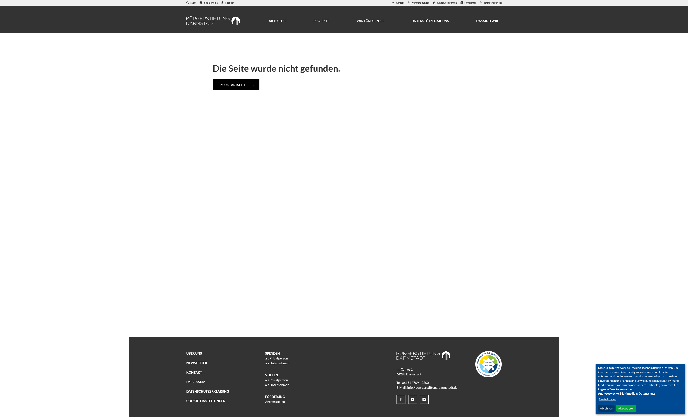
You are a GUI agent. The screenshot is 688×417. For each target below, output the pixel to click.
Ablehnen (606, 408)
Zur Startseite (233, 85)
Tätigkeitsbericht (493, 2)
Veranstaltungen (420, 2)
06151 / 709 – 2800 (415, 383)
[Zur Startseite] (213, 20)
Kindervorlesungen (447, 2)
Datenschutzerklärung (207, 391)
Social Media (211, 2)
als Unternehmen (277, 363)
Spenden (229, 2)
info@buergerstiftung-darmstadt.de (432, 387)
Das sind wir (487, 21)
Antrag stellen (275, 402)
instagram (424, 399)
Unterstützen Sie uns (430, 21)
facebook (400, 399)
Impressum (195, 382)
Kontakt (400, 2)
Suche (193, 2)
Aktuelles (277, 21)
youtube (412, 399)
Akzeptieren (626, 408)
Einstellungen (607, 399)
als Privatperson (276, 358)
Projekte (321, 21)
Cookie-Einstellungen (206, 401)
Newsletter (470, 2)
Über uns (194, 353)
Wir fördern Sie (370, 21)
